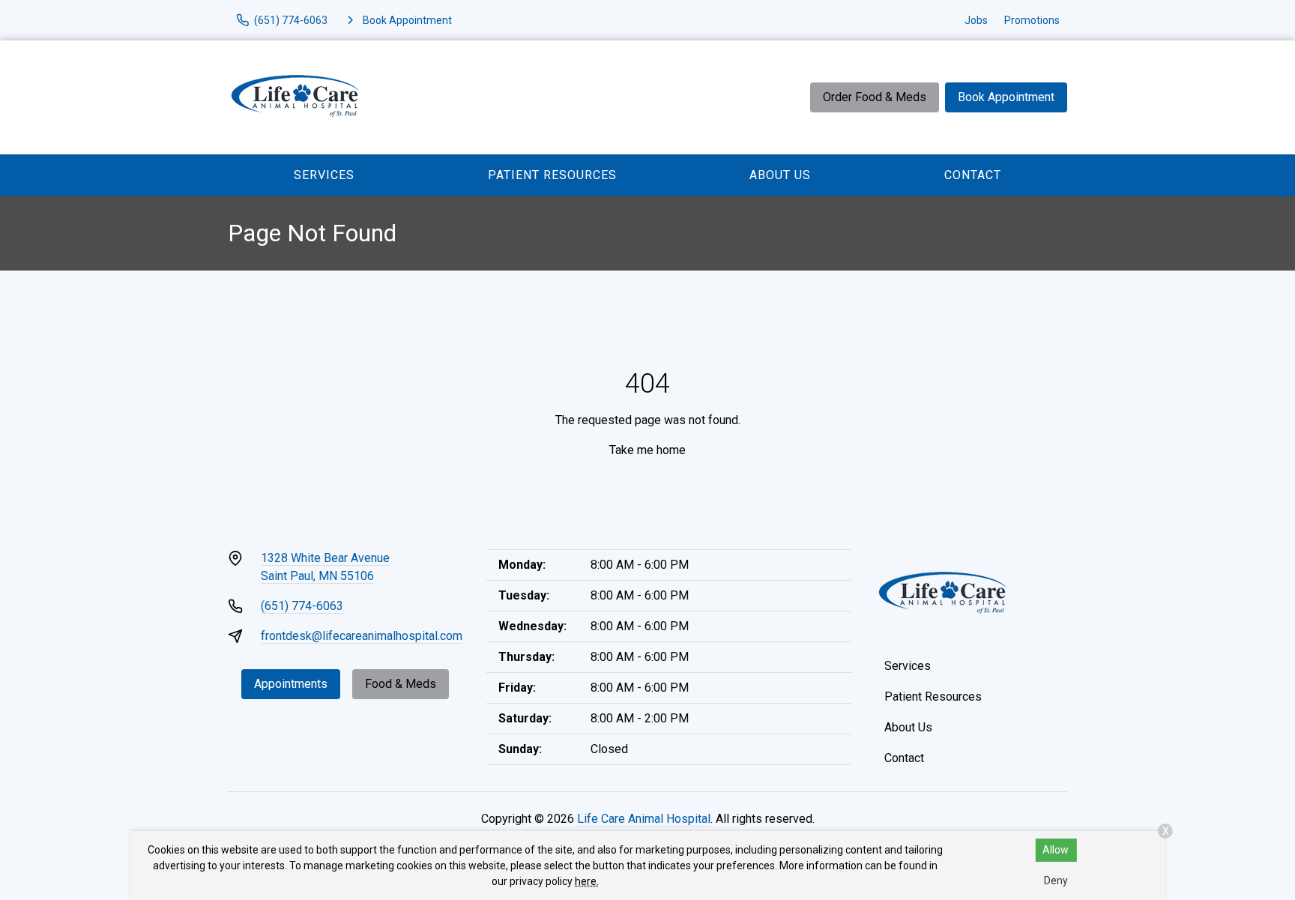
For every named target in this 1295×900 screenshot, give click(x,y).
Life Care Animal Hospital (643, 819)
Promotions (1032, 20)
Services (324, 175)
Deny (1056, 881)
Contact (972, 175)
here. (587, 881)
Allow (1055, 850)
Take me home (647, 450)
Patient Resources (552, 175)
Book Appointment (1006, 97)
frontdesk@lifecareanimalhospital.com (361, 636)
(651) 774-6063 (302, 606)
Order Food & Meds (874, 97)
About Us (780, 175)
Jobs (976, 20)
